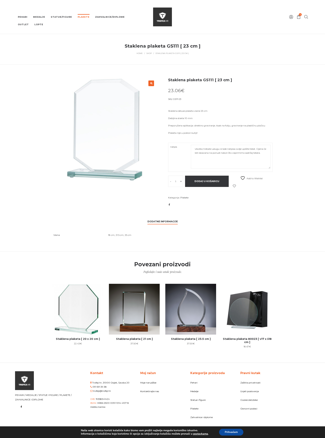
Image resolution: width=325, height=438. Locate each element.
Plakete (184, 197)
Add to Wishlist (234, 186)
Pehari (193, 382)
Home (140, 53)
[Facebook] (21, 406)
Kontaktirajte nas (149, 391)
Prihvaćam (231, 432)
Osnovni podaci (248, 408)
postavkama (200, 434)
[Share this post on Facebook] (169, 204)
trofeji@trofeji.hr (102, 390)
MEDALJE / (32, 395)
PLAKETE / (66, 395)
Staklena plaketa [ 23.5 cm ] (191, 339)
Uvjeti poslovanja (249, 391)
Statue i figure (198, 400)
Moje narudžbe (148, 382)
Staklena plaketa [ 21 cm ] (134, 339)
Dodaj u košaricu (206, 181)
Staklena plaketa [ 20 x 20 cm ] (78, 339)
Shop (149, 53)
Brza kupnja (78, 307)
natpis (173, 146)
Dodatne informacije (162, 221)
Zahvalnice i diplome (201, 417)
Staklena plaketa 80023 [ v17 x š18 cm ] (247, 340)
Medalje (194, 391)
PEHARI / (20, 395)
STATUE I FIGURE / (49, 395)
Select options (77, 321)
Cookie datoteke (249, 400)
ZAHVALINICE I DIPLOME (29, 399)
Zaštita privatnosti (250, 382)
